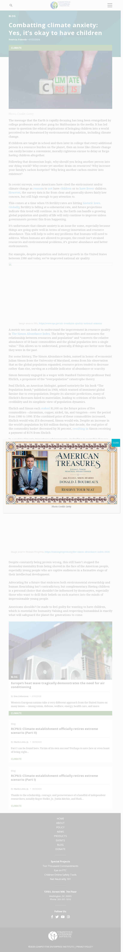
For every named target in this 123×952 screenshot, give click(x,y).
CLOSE (116, 442)
